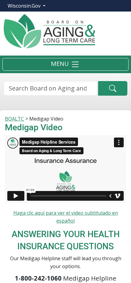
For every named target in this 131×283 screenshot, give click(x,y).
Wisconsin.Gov (25, 5)
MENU (60, 64)
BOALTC (14, 118)
